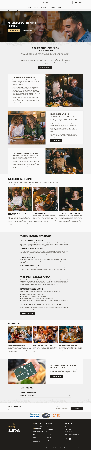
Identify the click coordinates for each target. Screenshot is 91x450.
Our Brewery (68, 429)
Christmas (48, 432)
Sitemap (70, 447)
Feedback (48, 437)
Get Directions (36, 441)
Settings (63, 13)
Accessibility (46, 447)
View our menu (27, 30)
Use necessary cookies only (81, 7)
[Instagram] (70, 439)
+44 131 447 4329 (37, 426)
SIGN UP (77, 408)
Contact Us (49, 426)
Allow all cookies (80, 3)
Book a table (14, 30)
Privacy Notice (62, 447)
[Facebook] (66, 439)
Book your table (45, 67)
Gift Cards (48, 434)
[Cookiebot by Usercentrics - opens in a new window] (8, 13)
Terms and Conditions (78, 447)
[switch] (35, 13)
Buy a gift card (57, 376)
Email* (56, 406)
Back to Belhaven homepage (72, 434)
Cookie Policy (54, 447)
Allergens (48, 440)
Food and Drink (50, 429)
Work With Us (68, 432)
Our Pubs (67, 426)
